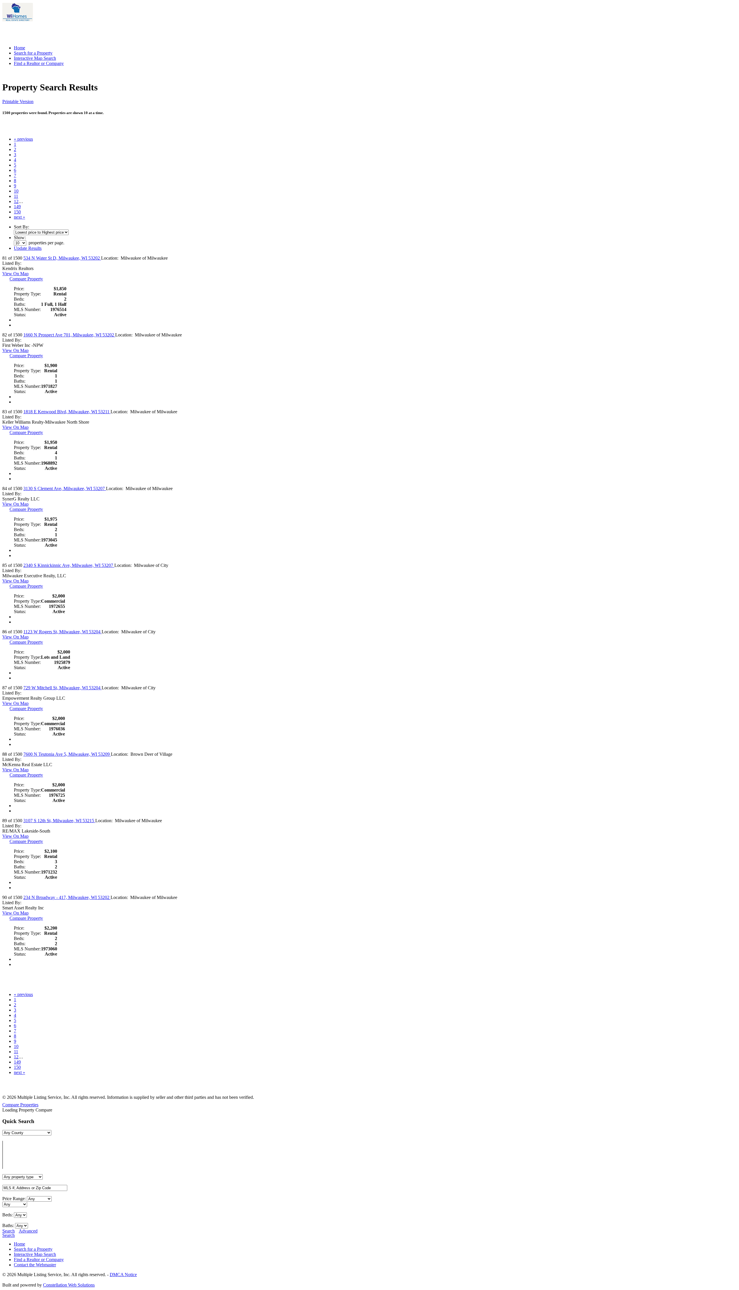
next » (19, 217)
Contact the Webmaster (35, 1264)
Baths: (8, 1225)
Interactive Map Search (35, 58)
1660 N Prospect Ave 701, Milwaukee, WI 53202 (69, 334)
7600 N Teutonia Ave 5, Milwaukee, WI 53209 (67, 754)
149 (17, 206)
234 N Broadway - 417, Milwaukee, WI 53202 (67, 897)
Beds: (7, 1214)
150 (17, 211)
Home (19, 47)
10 (16, 191)
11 (16, 196)
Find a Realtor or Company (39, 63)
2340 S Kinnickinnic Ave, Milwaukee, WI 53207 (68, 565)
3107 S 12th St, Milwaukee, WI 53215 (59, 820)
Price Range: (14, 1198)
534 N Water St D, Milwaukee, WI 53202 (62, 258)
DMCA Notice (123, 1274)
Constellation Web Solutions (69, 1284)
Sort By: (21, 226)
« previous (23, 139)
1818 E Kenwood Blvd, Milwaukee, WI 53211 (67, 411)
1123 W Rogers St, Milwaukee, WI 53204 (62, 631)
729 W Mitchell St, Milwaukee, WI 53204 (62, 687)
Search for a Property (33, 53)
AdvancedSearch (20, 1233)
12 (16, 201)
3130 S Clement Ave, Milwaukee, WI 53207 (64, 488)
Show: (20, 237)
